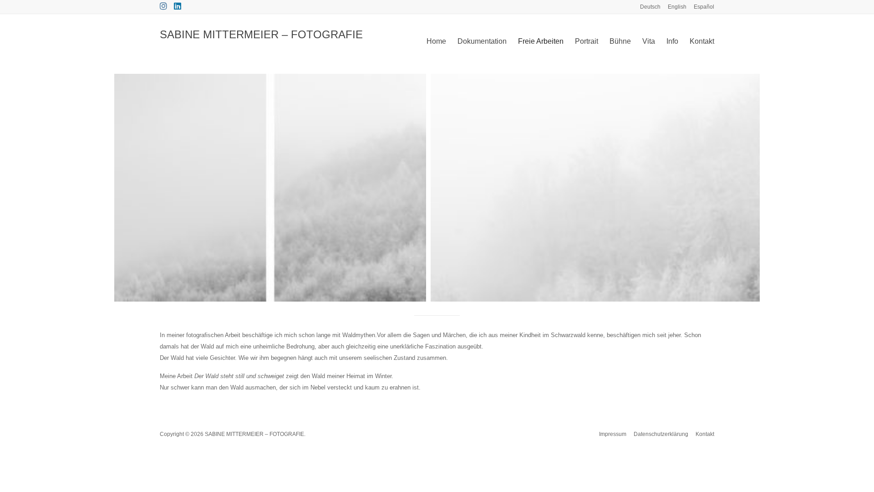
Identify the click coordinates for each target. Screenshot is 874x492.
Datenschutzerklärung (661, 434)
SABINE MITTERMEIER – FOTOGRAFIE (261, 34)
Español (704, 7)
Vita (648, 41)
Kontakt (702, 41)
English (677, 7)
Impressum (612, 434)
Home (436, 41)
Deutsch (650, 7)
